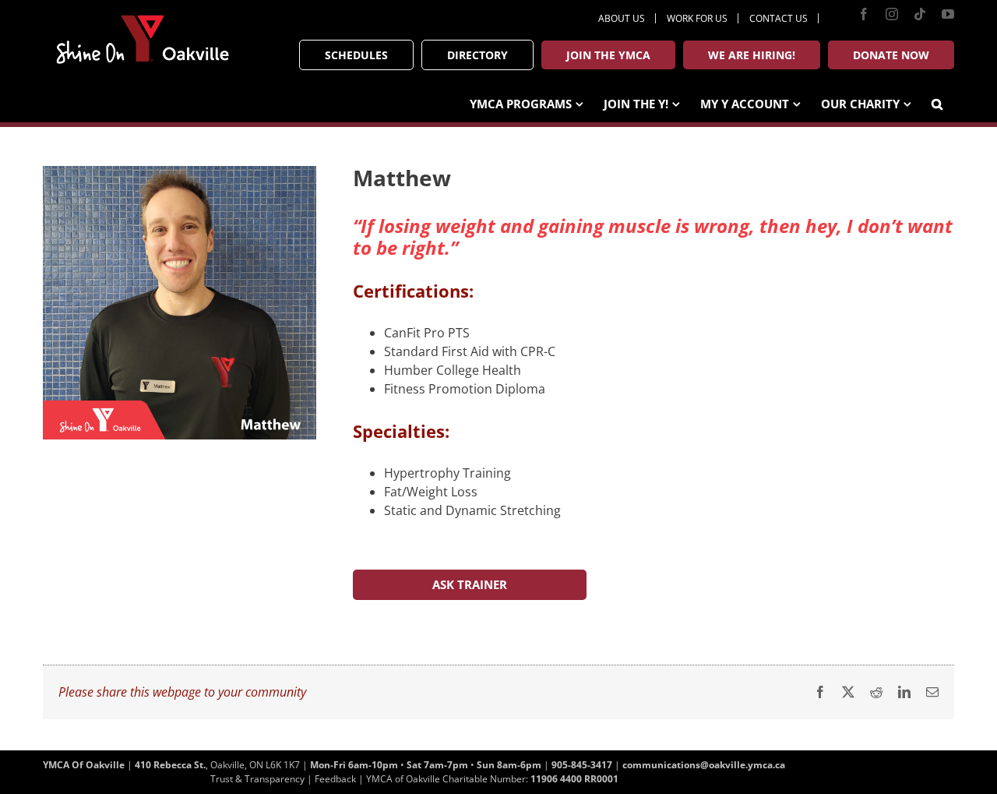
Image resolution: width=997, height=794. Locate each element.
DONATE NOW (891, 55)
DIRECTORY (477, 55)
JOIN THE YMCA (608, 55)
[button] (937, 102)
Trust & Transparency (257, 778)
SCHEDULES (356, 55)
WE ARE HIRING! (751, 55)
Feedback (335, 778)
